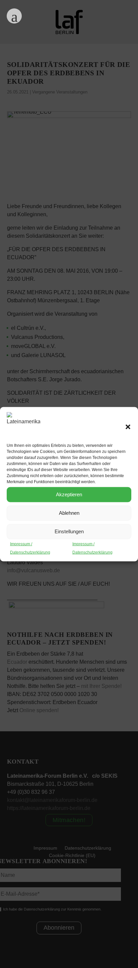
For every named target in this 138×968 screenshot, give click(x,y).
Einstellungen (69, 531)
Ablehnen (69, 513)
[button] (128, 426)
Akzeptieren (69, 494)
